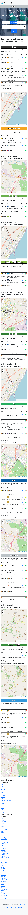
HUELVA (3, 854)
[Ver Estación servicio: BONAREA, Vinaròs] (22, 82)
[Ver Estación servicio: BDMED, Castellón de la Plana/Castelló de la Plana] (22, 591)
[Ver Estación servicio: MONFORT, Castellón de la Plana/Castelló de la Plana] (22, 508)
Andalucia (3, 784)
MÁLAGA (3, 870)
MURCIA (3, 873)
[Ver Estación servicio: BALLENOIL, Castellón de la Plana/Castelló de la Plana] (22, 273)
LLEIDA (2, 865)
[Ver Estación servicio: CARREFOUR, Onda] (22, 150)
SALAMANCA (4, 881)
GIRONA (3, 850)
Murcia (2, 809)
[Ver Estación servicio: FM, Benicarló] (22, 349)
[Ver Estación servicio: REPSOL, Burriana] (22, 280)
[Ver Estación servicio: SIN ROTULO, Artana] (22, 565)
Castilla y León (4, 795)
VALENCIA (3, 893)
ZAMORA (3, 897)
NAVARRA (3, 875)
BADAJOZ (3, 828)
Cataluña (3, 797)
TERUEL (2, 890)
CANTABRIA (4, 837)
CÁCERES (3, 834)
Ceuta (2, 798)
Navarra (2, 811)
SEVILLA (3, 886)
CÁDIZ (2, 835)
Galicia (2, 803)
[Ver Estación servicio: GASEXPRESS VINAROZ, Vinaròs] (22, 211)
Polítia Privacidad (8, 907)
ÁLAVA (2, 818)
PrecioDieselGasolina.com (11, 3)
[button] (13, 106)
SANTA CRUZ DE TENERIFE (7, 882)
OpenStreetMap (24, 124)
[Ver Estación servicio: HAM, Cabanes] (22, 722)
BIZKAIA (3, 831)
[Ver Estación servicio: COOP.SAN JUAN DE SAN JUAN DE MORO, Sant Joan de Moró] (22, 597)
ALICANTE (3, 821)
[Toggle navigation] (26, 3)
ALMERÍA (3, 823)
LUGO (2, 867)
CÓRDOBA (3, 843)
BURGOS (3, 832)
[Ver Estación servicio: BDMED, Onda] (22, 490)
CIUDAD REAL (4, 842)
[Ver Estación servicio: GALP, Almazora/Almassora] (22, 585)
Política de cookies (18, 907)
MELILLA (3, 871)
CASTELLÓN (4, 839)
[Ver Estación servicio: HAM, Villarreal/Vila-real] (22, 502)
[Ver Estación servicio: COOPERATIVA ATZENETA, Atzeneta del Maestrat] (22, 570)
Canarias (3, 790)
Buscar (14, 31)
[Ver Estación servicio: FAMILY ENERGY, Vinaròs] (22, 145)
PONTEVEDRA (4, 879)
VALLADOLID (4, 895)
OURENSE (3, 876)
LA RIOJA (3, 861)
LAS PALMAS (4, 862)
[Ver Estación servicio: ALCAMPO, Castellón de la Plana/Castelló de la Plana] (22, 355)
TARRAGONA (4, 889)
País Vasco (3, 812)
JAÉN (2, 859)
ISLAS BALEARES (5, 857)
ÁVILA (2, 826)
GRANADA (3, 851)
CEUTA (2, 840)
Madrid (2, 806)
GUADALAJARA (4, 853)
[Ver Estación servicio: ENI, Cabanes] (22, 420)
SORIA (2, 887)
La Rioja (2, 804)
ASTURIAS (3, 825)
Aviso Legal (22, 904)
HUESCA (3, 856)
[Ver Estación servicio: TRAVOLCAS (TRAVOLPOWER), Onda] (22, 138)
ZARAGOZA (4, 898)
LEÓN (2, 864)
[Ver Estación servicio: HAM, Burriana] (22, 497)
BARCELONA (4, 829)
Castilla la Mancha (5, 793)
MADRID (3, 868)
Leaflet (18, 124)
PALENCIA (3, 878)
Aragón (2, 786)
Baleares (3, 789)
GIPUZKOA (3, 848)
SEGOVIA (3, 884)
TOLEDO (3, 892)
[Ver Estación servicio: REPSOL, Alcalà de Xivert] (22, 285)
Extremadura (4, 801)
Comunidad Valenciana (6, 800)
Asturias (3, 787)
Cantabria (3, 792)
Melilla (2, 808)
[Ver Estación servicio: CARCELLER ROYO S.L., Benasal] (22, 655)
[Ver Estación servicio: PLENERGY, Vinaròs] (22, 57)
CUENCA (3, 846)
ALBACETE (3, 820)
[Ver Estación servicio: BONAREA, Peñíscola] (22, 75)
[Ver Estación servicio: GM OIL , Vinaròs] (22, 216)
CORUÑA (3, 845)
